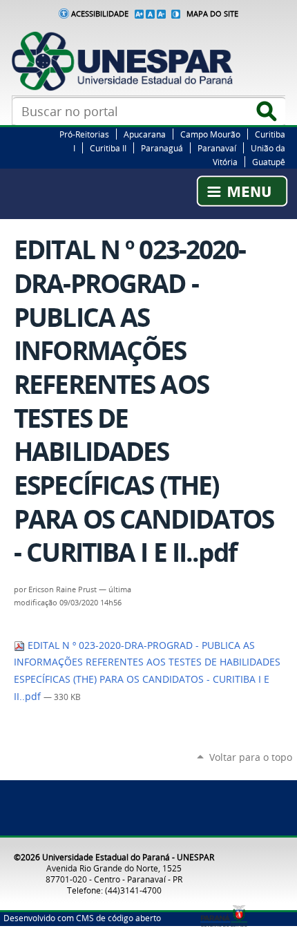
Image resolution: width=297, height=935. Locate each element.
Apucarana (145, 134)
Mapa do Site (212, 14)
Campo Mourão (210, 134)
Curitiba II (108, 147)
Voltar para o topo (250, 757)
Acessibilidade (99, 14)
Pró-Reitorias (84, 134)
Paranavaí (217, 147)
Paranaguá (162, 147)
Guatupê (268, 161)
